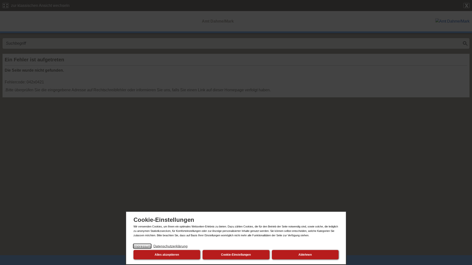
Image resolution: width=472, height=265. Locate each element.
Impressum (142, 246)
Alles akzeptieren (167, 254)
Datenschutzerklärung (170, 246)
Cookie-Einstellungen (236, 254)
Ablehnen (305, 254)
